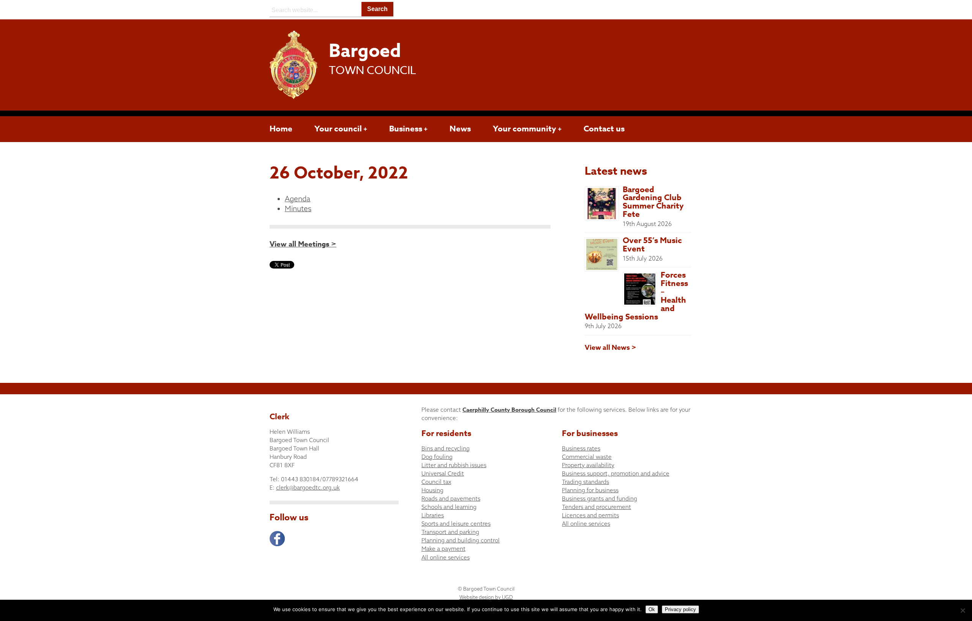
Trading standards (585, 481)
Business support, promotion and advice (615, 473)
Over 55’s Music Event (652, 244)
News (460, 128)
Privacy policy (680, 609)
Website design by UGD (486, 597)
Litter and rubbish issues (453, 465)
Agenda (297, 198)
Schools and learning (449, 506)
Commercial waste (587, 456)
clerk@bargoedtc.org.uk (308, 487)
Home (281, 128)
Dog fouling (437, 456)
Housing (432, 490)
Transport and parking (450, 532)
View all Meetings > (303, 244)
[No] (962, 610)
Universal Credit (442, 473)
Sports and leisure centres (456, 523)
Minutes (298, 208)
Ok (652, 609)
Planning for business (590, 490)
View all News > (610, 347)
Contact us (604, 128)
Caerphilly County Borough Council (509, 410)
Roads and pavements (450, 498)
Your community (524, 128)
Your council (338, 128)
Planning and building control (460, 540)
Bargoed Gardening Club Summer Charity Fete (653, 202)
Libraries (432, 515)
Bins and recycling (445, 448)
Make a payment (443, 548)
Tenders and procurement (596, 506)
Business (405, 128)
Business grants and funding (599, 498)
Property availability (588, 465)
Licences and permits (590, 515)
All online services (445, 557)
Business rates (581, 448)
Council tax (436, 481)
